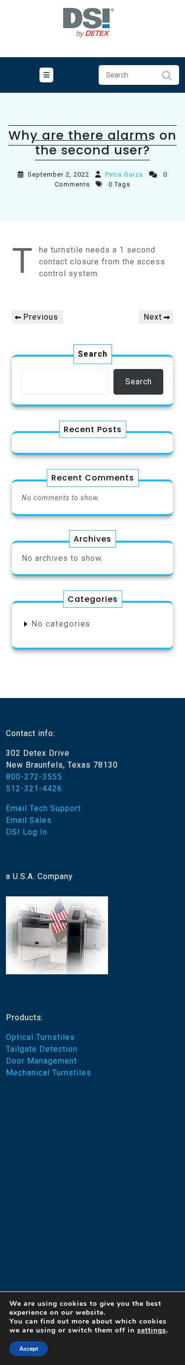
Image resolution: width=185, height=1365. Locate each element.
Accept (28, 1349)
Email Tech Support (43, 808)
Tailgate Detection (41, 1049)
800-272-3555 (34, 776)
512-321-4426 (34, 788)
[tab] (46, 75)
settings (151, 1330)
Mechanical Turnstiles (48, 1072)
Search (167, 78)
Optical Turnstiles (40, 1037)
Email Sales (29, 820)
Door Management (41, 1061)
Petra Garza (124, 174)
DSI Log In (26, 832)
